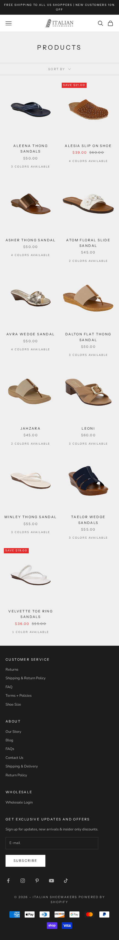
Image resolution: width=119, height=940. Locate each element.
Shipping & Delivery (22, 766)
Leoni (88, 428)
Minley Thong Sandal (30, 517)
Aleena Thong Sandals (30, 148)
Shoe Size (13, 704)
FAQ (9, 687)
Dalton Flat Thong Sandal (88, 337)
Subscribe (25, 860)
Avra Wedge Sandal (30, 334)
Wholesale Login (19, 802)
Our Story (13, 731)
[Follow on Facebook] (8, 880)
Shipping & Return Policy (26, 678)
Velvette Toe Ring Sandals (30, 614)
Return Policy (16, 775)
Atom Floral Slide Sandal (88, 243)
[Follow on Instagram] (22, 880)
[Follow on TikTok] (66, 880)
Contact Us (14, 757)
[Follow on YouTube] (51, 880)
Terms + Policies (19, 695)
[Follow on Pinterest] (37, 880)
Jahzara (30, 428)
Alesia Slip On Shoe (88, 146)
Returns (12, 669)
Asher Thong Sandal (31, 240)
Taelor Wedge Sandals (88, 520)
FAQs (10, 748)
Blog (9, 740)
